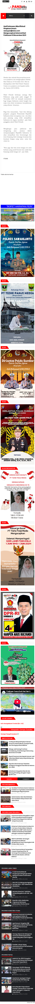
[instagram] (29, 1)
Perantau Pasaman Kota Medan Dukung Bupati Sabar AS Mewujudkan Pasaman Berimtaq (22, 916)
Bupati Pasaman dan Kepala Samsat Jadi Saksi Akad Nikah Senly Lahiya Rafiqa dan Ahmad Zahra (21, 758)
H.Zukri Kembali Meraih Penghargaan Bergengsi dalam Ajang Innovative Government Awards (22, 874)
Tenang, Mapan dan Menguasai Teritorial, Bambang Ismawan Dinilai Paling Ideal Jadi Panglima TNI (22, 936)
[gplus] (31, 1)
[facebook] (22, 1)
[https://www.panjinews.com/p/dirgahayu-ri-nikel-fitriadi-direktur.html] (17, 518)
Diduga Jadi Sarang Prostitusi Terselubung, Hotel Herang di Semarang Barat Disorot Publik (21, 750)
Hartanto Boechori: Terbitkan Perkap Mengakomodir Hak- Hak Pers (22, 893)
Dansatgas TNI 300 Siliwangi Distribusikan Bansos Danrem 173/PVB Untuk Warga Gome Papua (21, 970)
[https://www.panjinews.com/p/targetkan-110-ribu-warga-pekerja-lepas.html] (17, 639)
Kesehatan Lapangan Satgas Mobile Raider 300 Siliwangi (21, 979)
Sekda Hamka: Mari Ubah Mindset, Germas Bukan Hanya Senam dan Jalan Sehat (21, 798)
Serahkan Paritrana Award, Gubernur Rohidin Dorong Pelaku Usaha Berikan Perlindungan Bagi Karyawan (22, 789)
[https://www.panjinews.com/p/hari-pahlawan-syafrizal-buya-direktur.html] (17, 684)
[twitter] (24, 1)
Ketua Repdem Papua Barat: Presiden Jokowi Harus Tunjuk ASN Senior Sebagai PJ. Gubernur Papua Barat (22, 989)
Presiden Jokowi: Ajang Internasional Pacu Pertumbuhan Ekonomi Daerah (22, 946)
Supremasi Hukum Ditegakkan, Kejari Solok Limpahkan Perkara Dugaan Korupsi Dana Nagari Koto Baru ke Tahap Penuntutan (22, 818)
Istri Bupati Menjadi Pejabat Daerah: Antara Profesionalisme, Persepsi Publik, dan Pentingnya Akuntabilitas (21, 743)
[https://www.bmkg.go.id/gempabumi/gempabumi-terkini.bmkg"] (1, 727)
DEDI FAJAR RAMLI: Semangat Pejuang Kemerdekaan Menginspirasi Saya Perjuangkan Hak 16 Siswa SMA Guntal (22, 841)
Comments (26, 779)
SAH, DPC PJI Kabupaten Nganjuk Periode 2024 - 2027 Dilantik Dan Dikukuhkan (22, 884)
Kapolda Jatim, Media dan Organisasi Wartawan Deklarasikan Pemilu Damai (20, 902)
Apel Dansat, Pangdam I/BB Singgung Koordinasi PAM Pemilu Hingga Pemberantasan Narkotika (22, 925)
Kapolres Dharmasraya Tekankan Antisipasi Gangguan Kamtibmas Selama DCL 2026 (21, 765)
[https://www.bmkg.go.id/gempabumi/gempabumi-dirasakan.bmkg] (18, 734)
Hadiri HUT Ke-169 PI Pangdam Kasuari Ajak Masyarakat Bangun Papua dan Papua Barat (22, 960)
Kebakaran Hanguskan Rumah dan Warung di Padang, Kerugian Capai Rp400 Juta (19, 772)
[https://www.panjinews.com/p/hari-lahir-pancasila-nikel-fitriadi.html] (17, 585)
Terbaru (9, 779)
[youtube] (27, 1)
